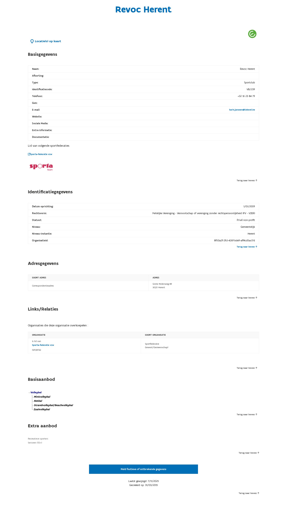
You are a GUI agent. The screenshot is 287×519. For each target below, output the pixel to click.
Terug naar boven (246, 180)
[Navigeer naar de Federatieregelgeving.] (252, 34)
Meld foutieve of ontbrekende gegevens (143, 469)
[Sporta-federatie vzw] (41, 167)
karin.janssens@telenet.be (242, 109)
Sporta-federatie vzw (41, 154)
